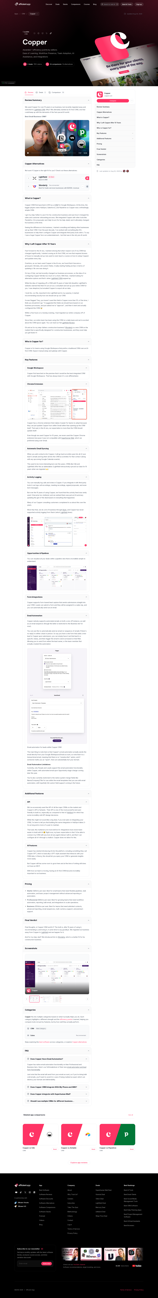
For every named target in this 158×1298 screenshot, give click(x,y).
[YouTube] (16, 1192)
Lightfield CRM (39, 110)
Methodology (72, 1212)
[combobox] (109, 4)
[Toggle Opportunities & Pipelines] (57, 553)
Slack (64, 510)
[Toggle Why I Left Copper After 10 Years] (57, 244)
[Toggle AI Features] (57, 845)
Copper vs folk (29, 1148)
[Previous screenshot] (26, 999)
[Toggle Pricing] (57, 884)
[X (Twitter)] (25, 1192)
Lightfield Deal (101, 1203)
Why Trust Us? (72, 1194)
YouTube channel (79, 1264)
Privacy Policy (72, 1233)
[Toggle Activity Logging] (57, 477)
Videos (41, 1220)
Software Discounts (46, 1199)
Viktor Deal (100, 1199)
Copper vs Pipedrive (108, 1148)
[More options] (82, 178)
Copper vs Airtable (68, 1148)
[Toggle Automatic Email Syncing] (57, 448)
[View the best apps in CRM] (57, 1028)
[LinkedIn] (34, 1192)
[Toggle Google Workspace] (57, 367)
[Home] (23, 4)
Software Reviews (45, 1194)
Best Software (44, 1190)
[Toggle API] (57, 801)
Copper (107, 93)
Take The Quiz (72, 1207)
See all (130, 1115)
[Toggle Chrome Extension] (57, 383)
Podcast (42, 1216)
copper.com (108, 96)
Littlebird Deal (100, 1212)
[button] (34, 178)
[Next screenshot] (87, 999)
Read (55, 1149)
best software (44, 1042)
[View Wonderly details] (56, 186)
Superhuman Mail (67, 438)
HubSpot (70, 812)
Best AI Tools (128, 1190)
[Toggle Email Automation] (57, 615)
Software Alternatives (46, 1203)
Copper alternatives (79, 1042)
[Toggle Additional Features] (57, 793)
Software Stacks (45, 1212)
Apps (16, 14)
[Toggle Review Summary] (57, 100)
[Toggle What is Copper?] (57, 198)
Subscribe (71, 1203)
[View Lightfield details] (56, 178)
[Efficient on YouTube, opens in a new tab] (136, 1266)
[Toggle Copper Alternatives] (57, 163)
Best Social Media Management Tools (131, 1200)
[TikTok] (20, 1192)
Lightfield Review (68, 323)
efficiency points (66, 1019)
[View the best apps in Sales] (57, 1035)
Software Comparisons (47, 1207)
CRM (23, 14)
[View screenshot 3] (57, 999)
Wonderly (68, 327)
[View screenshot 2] (45, 999)
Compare (113, 101)
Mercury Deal (100, 1207)
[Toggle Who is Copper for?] (57, 341)
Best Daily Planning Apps (132, 1210)
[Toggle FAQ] (57, 1050)
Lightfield (64, 512)
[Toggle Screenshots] (57, 948)
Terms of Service (73, 1229)
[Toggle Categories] (57, 1010)
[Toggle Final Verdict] (57, 920)
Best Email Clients (130, 1194)
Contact (70, 1220)
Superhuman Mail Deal (103, 1190)
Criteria (70, 1216)
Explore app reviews (79, 1162)
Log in (69, 1224)
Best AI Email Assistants (132, 1221)
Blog (40, 1224)
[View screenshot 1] (34, 999)
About (69, 1190)
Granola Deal (100, 1194)
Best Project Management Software (133, 1215)
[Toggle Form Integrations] (57, 596)
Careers (70, 1199)
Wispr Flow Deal (101, 1216)
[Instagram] (29, 1192)
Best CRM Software (131, 1206)
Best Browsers (129, 1225)
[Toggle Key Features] (57, 359)
